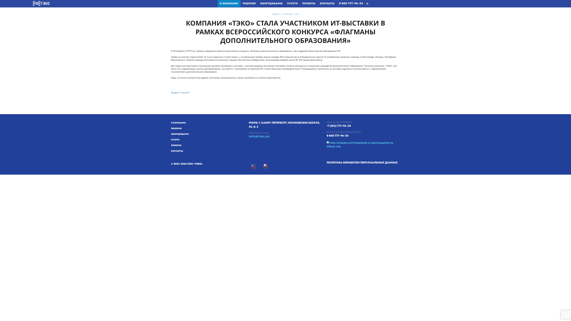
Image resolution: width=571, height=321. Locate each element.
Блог (297, 14)
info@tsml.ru (259, 136)
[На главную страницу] (41, 3)
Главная (275, 14)
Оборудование (271, 3)
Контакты (327, 3)
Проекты (308, 3)
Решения (249, 3)
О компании (230, 3)
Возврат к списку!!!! (180, 92)
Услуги (292, 3)
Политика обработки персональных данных (362, 162)
